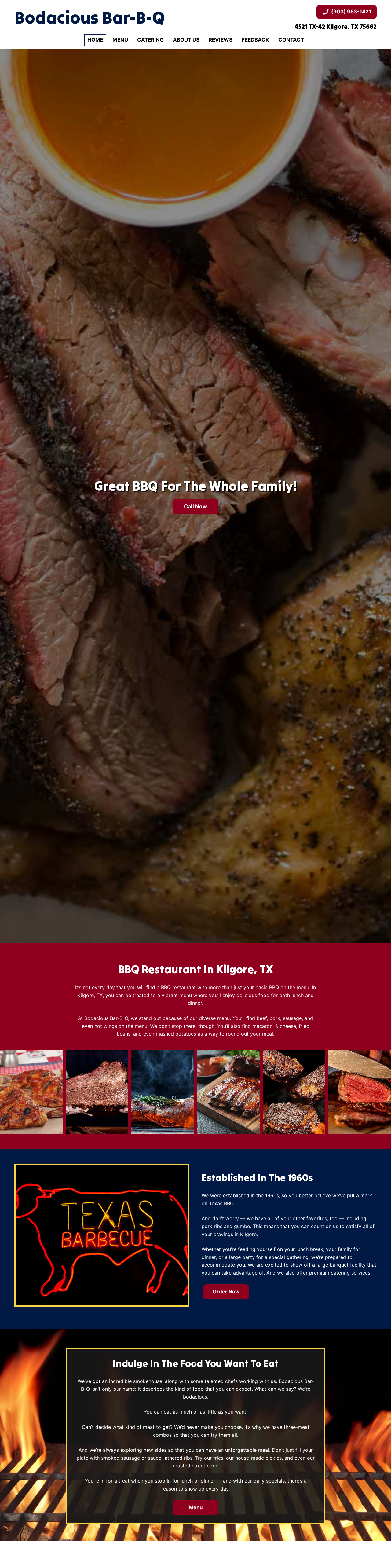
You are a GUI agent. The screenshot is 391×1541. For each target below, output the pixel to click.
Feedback (255, 40)
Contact (291, 40)
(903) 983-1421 (351, 12)
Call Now (195, 506)
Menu (120, 40)
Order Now (226, 1292)
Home (95, 40)
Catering (150, 40)
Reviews (220, 40)
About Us (186, 40)
